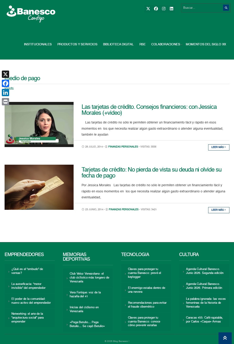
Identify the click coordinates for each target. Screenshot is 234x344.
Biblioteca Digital (118, 44)
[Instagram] (163, 9)
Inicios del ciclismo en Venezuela (84, 309)
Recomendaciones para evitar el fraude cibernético (147, 304)
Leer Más (217, 147)
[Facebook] (156, 9)
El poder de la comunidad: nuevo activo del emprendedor (31, 301)
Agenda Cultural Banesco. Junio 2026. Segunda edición (204, 271)
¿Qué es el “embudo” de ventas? (27, 271)
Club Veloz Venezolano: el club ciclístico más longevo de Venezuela (89, 277)
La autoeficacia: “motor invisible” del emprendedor (28, 286)
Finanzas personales (123, 147)
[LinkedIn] (171, 9)
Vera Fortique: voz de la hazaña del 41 (85, 294)
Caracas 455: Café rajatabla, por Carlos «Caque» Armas (204, 319)
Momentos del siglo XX (206, 44)
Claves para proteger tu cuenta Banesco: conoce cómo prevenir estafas (144, 321)
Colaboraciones (165, 44)
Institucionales (38, 44)
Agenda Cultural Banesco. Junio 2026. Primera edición (204, 286)
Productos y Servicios (77, 44)
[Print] (5, 101)
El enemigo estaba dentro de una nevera (146, 290)
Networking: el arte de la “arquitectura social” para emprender (27, 317)
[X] (148, 9)
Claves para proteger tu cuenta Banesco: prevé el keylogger (144, 273)
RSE (142, 44)
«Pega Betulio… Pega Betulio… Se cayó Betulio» (87, 324)
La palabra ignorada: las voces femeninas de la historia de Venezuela (206, 303)
